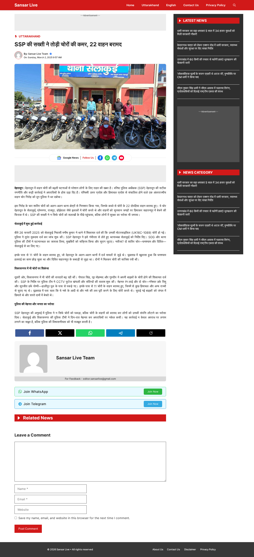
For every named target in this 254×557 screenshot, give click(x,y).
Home (130, 5)
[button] (234, 5)
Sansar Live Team (38, 53)
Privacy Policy (216, 5)
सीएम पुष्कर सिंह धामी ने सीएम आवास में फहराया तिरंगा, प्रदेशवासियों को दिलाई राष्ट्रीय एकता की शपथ (203, 89)
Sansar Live (26, 5)
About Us (157, 549)
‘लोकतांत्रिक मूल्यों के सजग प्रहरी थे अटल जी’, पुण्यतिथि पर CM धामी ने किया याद (206, 75)
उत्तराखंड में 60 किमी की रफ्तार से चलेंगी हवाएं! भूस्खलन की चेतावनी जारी (206, 61)
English (171, 5)
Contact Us (191, 5)
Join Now (152, 391)
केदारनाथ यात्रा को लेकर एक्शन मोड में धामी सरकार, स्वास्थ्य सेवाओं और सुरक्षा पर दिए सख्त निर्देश (207, 46)
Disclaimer (190, 549)
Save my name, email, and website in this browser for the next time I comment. (74, 518)
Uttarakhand (150, 5)
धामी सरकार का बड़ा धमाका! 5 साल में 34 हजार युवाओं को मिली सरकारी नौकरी (206, 32)
